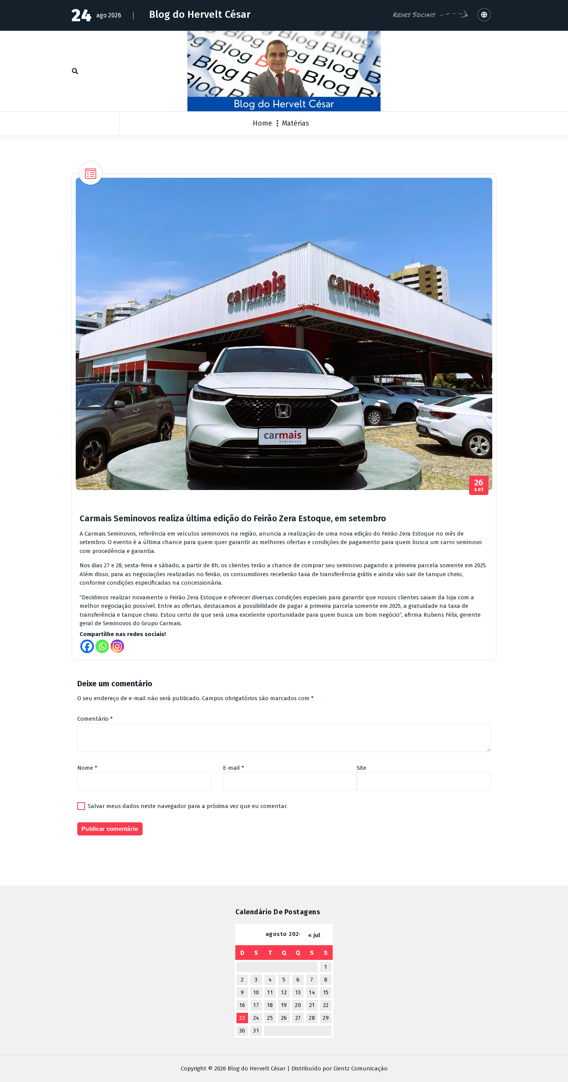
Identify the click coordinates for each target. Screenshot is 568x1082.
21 (312, 1005)
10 (256, 992)
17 (256, 1005)
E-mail (233, 767)
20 (298, 1005)
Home (262, 123)
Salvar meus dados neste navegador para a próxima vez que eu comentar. (187, 806)
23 (242, 1018)
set (479, 485)
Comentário (95, 718)
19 (284, 1005)
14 (312, 992)
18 (270, 1005)
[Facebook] (87, 646)
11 (270, 992)
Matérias (295, 123)
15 (326, 992)
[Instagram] (117, 646)
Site (361, 767)
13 (298, 992)
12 (284, 992)
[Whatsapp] (102, 646)
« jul (314, 935)
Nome (87, 767)
